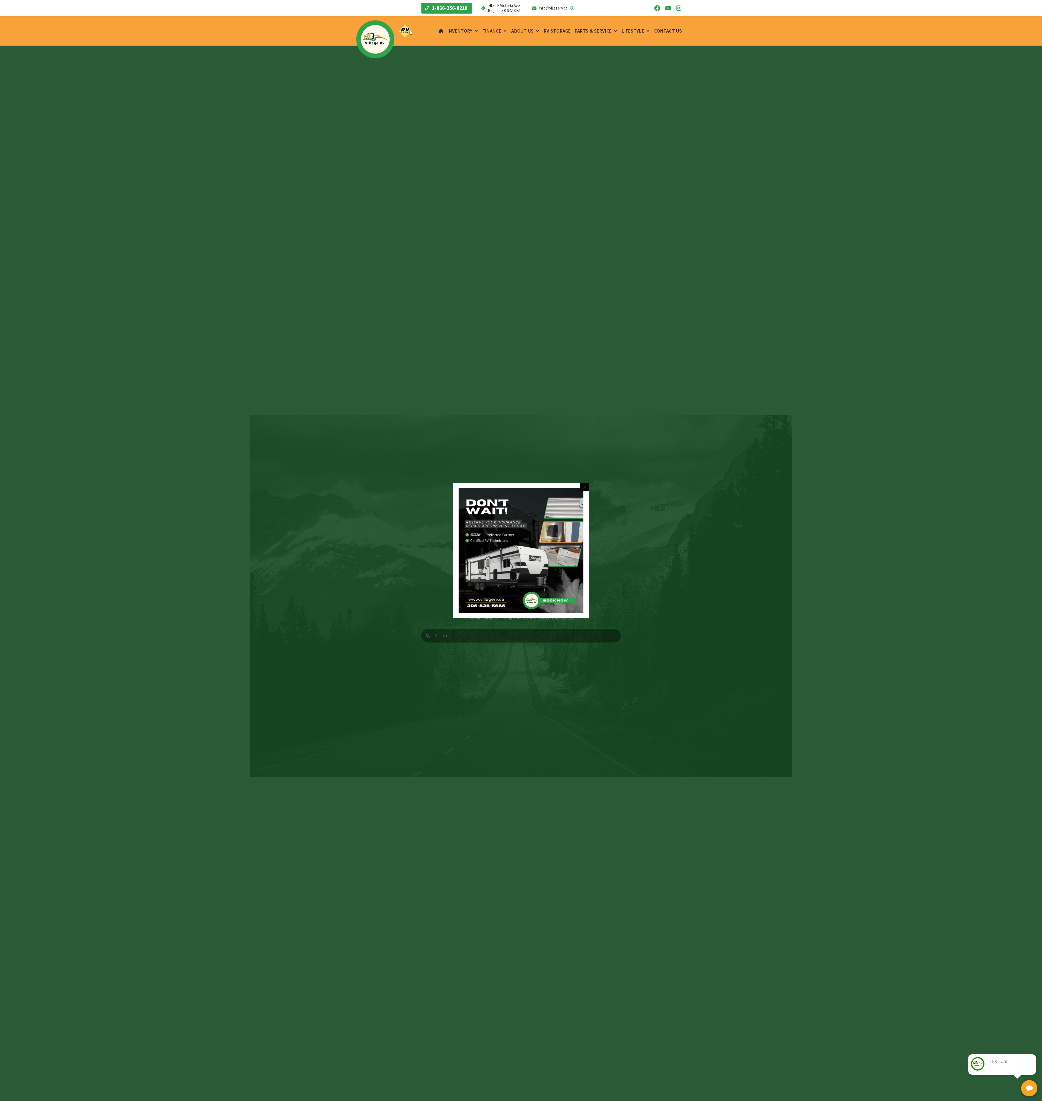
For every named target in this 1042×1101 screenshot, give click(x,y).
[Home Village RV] (441, 31)
